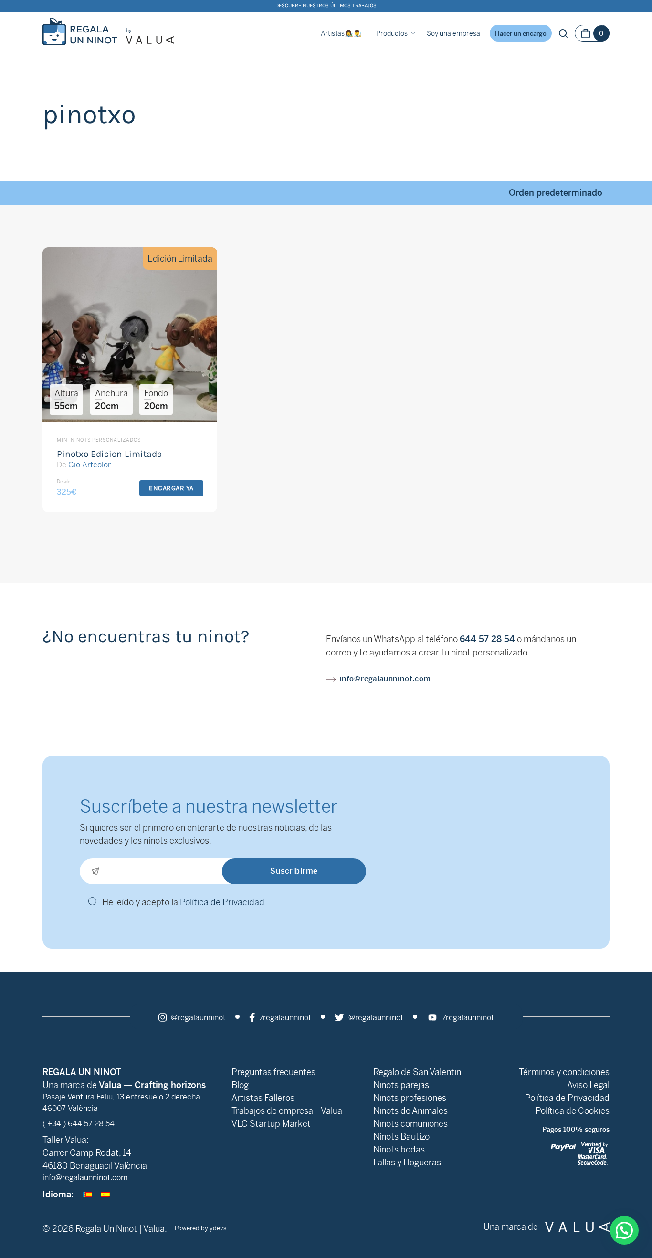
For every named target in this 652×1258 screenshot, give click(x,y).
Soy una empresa (453, 33)
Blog (240, 1084)
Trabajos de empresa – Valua (286, 1110)
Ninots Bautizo (401, 1136)
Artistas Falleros (262, 1097)
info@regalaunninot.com (385, 678)
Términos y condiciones (564, 1072)
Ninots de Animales (410, 1110)
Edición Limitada (179, 258)
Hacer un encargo (521, 34)
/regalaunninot (284, 1018)
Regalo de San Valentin (417, 1072)
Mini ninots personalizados (99, 440)
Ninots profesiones (409, 1097)
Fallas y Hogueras (407, 1162)
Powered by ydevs (201, 1228)
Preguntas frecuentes (273, 1072)
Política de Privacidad (222, 902)
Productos (392, 33)
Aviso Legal (588, 1084)
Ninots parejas (401, 1084)
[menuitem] (87, 1194)
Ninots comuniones (410, 1123)
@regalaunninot (197, 1018)
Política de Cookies (573, 1110)
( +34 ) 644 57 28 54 (78, 1124)
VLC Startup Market (271, 1123)
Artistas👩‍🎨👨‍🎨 (341, 33)
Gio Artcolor (89, 465)
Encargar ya (171, 488)
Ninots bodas (399, 1149)
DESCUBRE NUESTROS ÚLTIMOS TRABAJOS (326, 5)
